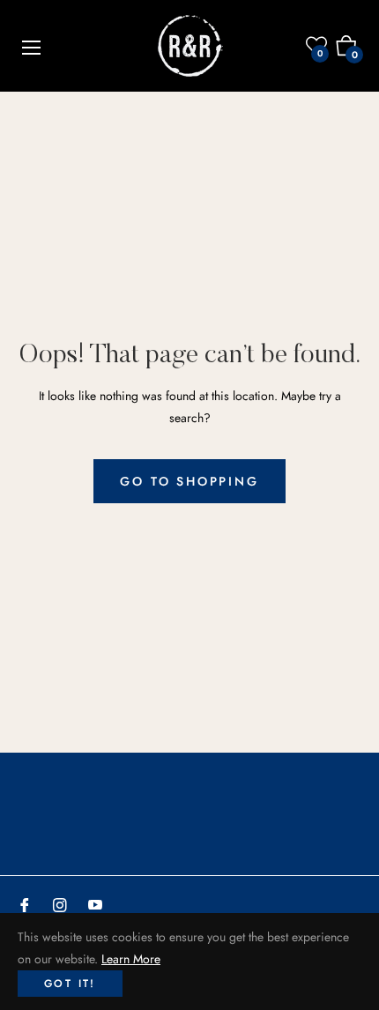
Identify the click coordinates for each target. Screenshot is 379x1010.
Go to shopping (189, 481)
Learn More (130, 959)
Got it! (70, 983)
